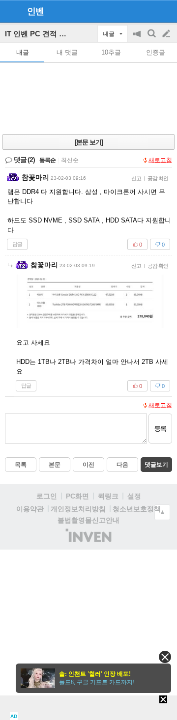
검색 (152, 38)
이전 (88, 464)
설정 (134, 496)
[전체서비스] (165, 10)
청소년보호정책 (137, 509)
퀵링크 (108, 496)
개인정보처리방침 (78, 509)
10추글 (111, 52)
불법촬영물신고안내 (88, 520)
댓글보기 (156, 464)
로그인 (46, 496)
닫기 (165, 657)
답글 (17, 244)
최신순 (70, 160)
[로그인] (148, 10)
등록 (160, 428)
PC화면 (77, 496)
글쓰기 (167, 34)
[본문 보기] (89, 142)
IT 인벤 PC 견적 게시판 (43, 33)
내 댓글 (67, 52)
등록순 (47, 160)
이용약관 (30, 509)
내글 (22, 52)
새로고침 (160, 160)
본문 (54, 464)
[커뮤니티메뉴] (10, 11)
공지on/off (138, 38)
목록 (21, 464)
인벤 (35, 11)
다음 (122, 464)
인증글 (155, 52)
